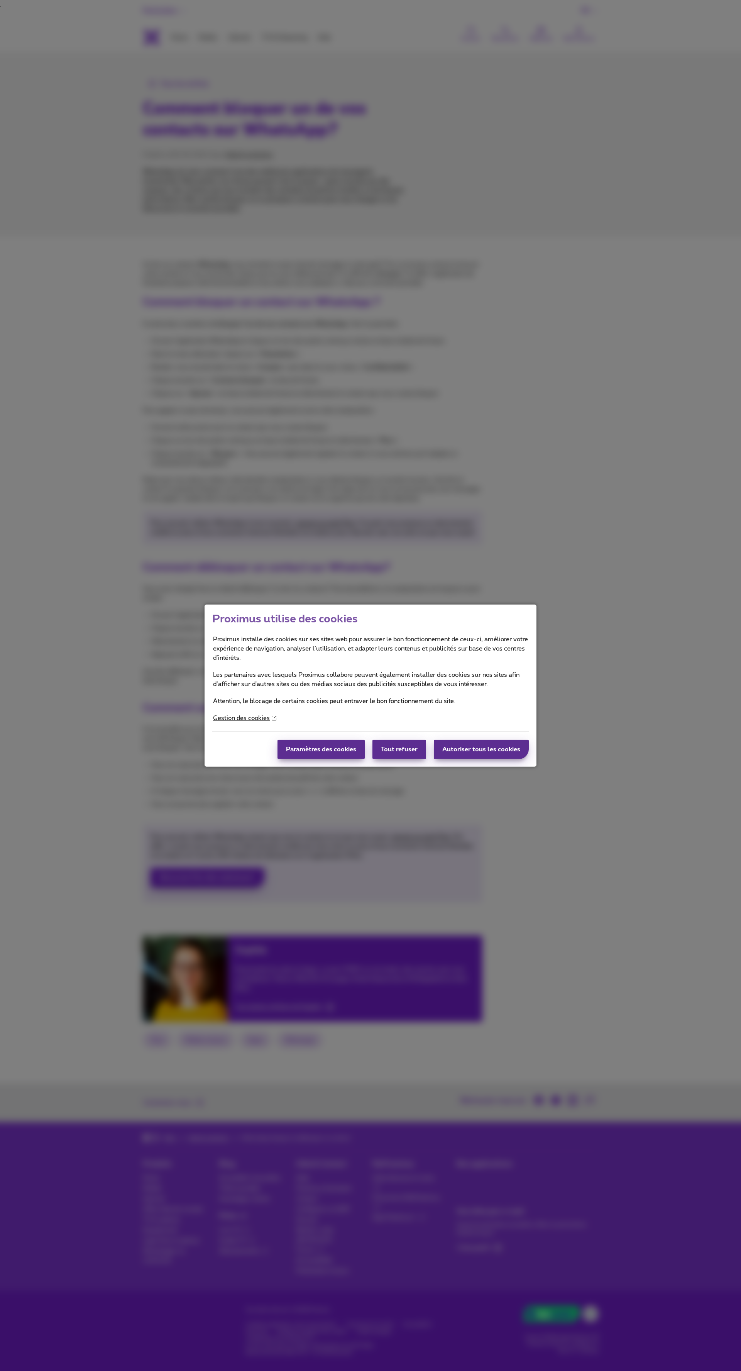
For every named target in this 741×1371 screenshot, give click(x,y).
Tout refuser (399, 749)
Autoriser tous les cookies (481, 749)
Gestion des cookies (241, 718)
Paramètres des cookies (321, 749)
